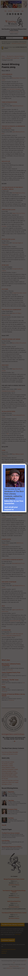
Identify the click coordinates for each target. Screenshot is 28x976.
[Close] (26, 463)
